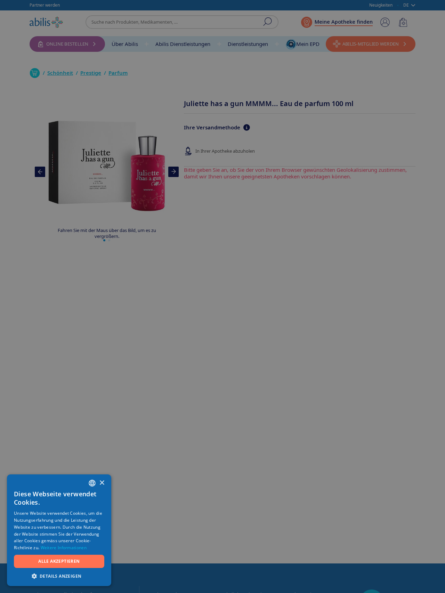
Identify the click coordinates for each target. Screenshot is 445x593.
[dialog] (222, 296)
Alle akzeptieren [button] (59, 561)
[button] (59, 575)
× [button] (101, 483)
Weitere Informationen (64, 548)
